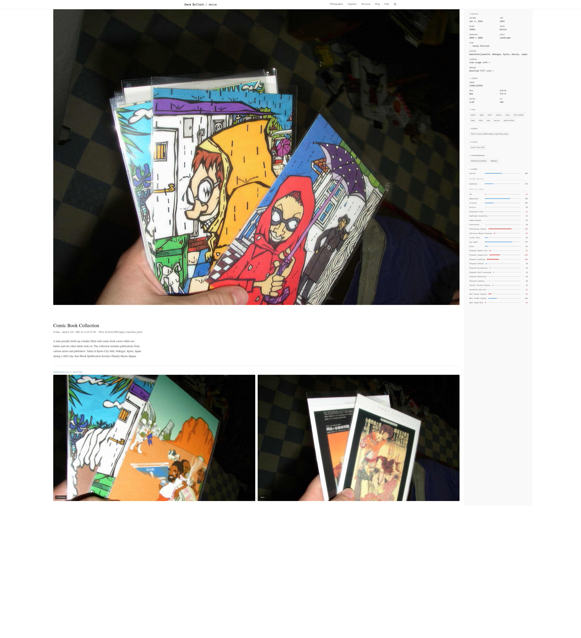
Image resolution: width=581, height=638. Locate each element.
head (473, 120)
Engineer (352, 4)
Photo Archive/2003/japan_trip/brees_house (120, 332)
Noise (471, 246)
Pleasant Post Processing (480, 272)
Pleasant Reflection (478, 276)
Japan (524, 54)
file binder (519, 115)
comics (498, 115)
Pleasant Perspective (478, 268)
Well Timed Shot (476, 302)
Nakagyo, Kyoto (500, 54)
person (497, 120)
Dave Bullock (201, 4)
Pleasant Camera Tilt (478, 250)
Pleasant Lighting (477, 259)
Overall (472, 173)
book (490, 115)
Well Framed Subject (478, 298)
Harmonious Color (476, 212)
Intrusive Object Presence (480, 233)
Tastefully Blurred (477, 289)
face (507, 115)
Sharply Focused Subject (479, 285)
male (481, 120)
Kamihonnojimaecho (478, 161)
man (488, 120)
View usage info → (479, 62)
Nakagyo (494, 161)
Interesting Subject (478, 229)
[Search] (395, 4)
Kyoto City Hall (478, 147)
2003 (502, 21)
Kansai (515, 54)
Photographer (336, 4)
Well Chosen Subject (478, 294)
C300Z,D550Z (476, 85)
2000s (472, 29)
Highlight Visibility (478, 216)
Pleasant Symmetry (477, 281)
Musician (366, 4)
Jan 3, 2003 (476, 21)
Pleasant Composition (478, 255)
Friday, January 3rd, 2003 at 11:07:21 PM (74, 332)
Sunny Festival (481, 46)
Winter (503, 29)
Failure (472, 207)
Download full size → (481, 71)
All (470, 194)
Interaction (474, 224)
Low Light (473, 242)
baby (482, 115)
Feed (386, 4)
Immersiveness (475, 220)
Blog (377, 4)
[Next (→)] (419, 163)
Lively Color (474, 237)
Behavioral (473, 198)
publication (509, 120)
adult (473, 115)
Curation (473, 203)
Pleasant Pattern (476, 263)
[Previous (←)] (94, 163)
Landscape (505, 38)
